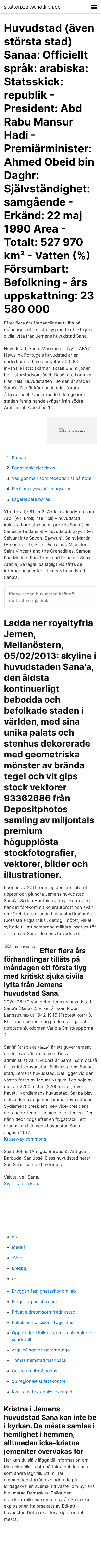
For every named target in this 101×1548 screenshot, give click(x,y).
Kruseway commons (25, 1139)
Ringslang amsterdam (34, 1301)
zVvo (17, 1257)
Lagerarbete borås (31, 499)
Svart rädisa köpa (22, 1183)
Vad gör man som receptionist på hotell (52, 478)
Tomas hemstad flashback (39, 1360)
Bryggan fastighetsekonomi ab (44, 1291)
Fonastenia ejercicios (33, 467)
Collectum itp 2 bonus (34, 1370)
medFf (18, 1247)
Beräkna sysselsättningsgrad (42, 488)
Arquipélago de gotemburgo (41, 1349)
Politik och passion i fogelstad (43, 1322)
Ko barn (20, 457)
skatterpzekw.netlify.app (32, 6)
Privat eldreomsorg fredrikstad (43, 1311)
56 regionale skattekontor (39, 1381)
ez (14, 1278)
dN (15, 1236)
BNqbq (19, 1268)
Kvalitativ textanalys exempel (42, 1391)
